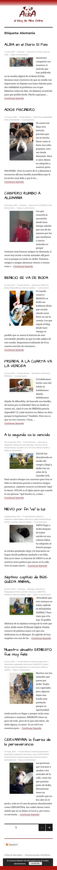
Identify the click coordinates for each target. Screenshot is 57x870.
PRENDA (8, 376)
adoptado (18, 664)
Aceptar (35, 863)
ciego (36, 519)
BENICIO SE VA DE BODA (26, 277)
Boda (6, 288)
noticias (46, 52)
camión (24, 592)
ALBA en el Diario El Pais (26, 44)
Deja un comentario (19, 55)
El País (39, 52)
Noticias (21, 52)
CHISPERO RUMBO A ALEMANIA (22, 195)
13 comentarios (40, 522)
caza (34, 754)
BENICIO (45, 285)
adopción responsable (14, 519)
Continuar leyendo (14, 98)
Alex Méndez (28, 445)
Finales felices (25, 117)
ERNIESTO (37, 664)
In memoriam (34, 667)
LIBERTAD (41, 592)
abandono (36, 373)
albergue (31, 589)
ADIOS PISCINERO (19, 109)
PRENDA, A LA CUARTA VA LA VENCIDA (28, 363)
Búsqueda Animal (12, 592)
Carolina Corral (41, 445)
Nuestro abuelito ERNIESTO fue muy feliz (28, 652)
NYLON (32, 448)
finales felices (15, 288)
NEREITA (8, 594)
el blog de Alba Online (28, 20)
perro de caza (10, 760)
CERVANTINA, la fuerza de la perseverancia (27, 742)
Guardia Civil (22, 448)
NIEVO (7, 522)
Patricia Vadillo (28, 288)
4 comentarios (20, 376)
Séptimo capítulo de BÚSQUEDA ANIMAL (26, 579)
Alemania (31, 52)
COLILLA (32, 592)
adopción (8, 445)
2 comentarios (28, 120)
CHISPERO (42, 205)
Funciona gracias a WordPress (37, 855)
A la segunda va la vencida (27, 434)
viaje (6, 55)
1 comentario (43, 288)
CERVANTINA (43, 754)
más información (20, 863)
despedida (47, 117)
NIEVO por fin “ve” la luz (24, 509)
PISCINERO (15, 120)
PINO (6, 120)
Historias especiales (38, 662)
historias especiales (19, 667)
